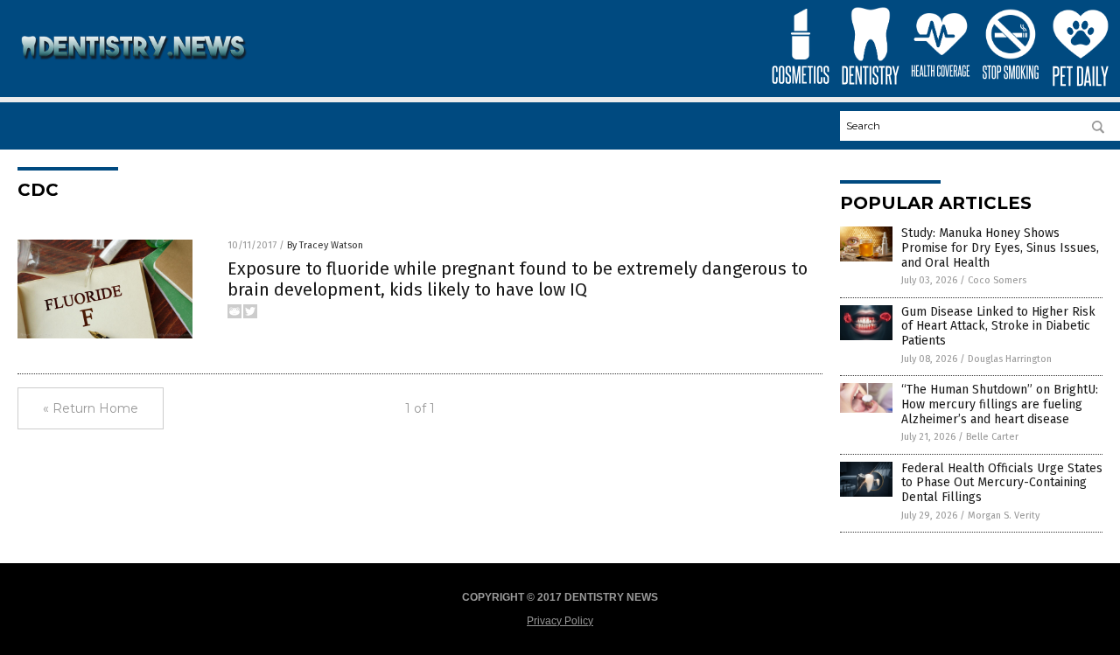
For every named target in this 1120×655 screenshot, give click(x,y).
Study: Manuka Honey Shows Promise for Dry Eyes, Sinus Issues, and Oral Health (1000, 248)
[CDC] (134, 71)
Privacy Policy (560, 621)
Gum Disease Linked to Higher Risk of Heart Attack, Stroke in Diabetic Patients (998, 326)
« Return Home (90, 408)
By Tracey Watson (325, 245)
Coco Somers (997, 280)
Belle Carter (992, 436)
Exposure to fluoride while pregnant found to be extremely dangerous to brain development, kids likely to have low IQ (518, 279)
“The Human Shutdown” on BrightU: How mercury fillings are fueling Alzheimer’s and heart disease (999, 404)
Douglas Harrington (1010, 359)
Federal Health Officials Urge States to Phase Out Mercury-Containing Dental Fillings (1001, 483)
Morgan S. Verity (1004, 515)
